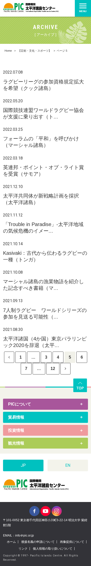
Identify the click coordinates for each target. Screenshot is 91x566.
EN (67, 465)
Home (8, 50)
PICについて (19, 404)
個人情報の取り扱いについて (52, 548)
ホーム (11, 541)
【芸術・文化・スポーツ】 (34, 50)
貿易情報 (16, 417)
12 (53, 368)
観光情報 (16, 443)
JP (23, 465)
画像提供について (72, 541)
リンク (23, 548)
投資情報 (16, 430)
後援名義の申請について (38, 541)
